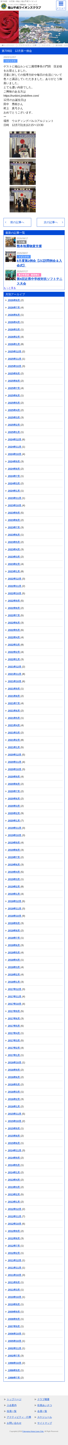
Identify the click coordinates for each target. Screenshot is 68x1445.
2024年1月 (14, 490)
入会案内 (12, 1405)
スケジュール (44, 1417)
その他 (21, 242)
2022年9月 (14, 600)
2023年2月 (14, 564)
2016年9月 (14, 1069)
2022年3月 (14, 644)
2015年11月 (14, 1113)
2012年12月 (14, 1209)
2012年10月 (14, 1223)
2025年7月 (14, 388)
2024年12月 (14, 439)
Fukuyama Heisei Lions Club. (33, 1431)
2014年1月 (14, 1172)
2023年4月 (14, 549)
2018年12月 (14, 901)
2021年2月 (14, 740)
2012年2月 (14, 1253)
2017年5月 (14, 1025)
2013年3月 (14, 1187)
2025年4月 (14, 410)
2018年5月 (14, 952)
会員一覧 (42, 1411)
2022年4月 (14, 637)
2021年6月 (14, 710)
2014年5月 (14, 1165)
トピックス (10, 61)
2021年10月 (14, 681)
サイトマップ (44, 1423)
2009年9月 (14, 1311)
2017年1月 (14, 1055)
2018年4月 (14, 959)
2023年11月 (14, 498)
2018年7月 (14, 937)
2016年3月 (14, 1091)
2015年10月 (14, 1121)
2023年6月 (14, 534)
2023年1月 (14, 571)
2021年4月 (14, 725)
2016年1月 (14, 1106)
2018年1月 (14, 981)
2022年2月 (14, 652)
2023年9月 (14, 512)
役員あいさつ (44, 1405)
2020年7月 (14, 791)
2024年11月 (14, 446)
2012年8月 (14, 1238)
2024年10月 (14, 454)
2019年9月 (14, 842)
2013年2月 (14, 1194)
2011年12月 (14, 1260)
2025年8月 (14, 380)
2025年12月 (14, 351)
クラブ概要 (43, 1399)
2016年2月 (14, 1099)
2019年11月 (14, 828)
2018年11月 (14, 908)
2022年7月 (14, 615)
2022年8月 (14, 608)
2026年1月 (14, 344)
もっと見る (10, 288)
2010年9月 (14, 1304)
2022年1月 (14, 659)
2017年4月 (14, 1033)
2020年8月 (14, 784)
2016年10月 (14, 1062)
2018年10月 (14, 915)
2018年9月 (14, 923)
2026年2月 (14, 336)
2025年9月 (14, 373)
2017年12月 (14, 989)
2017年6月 (14, 1018)
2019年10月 (14, 835)
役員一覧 (12, 1411)
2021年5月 (14, 718)
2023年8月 (14, 520)
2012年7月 (14, 1245)
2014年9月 (14, 1157)
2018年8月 (14, 930)
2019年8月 (14, 850)
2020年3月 (14, 806)
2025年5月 (14, 402)
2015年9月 (14, 1128)
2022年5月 (14, 630)
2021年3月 (14, 732)
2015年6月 (14, 1143)
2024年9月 (14, 461)
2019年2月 (14, 886)
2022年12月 (14, 578)
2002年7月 (14, 1355)
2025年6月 (14, 395)
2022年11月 (14, 586)
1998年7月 (14, 1377)
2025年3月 (14, 417)
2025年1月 (14, 432)
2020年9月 (14, 776)
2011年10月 (14, 1275)
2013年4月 (14, 1179)
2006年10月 (14, 1333)
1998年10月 (14, 1363)
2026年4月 (14, 322)
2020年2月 (14, 813)
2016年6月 (14, 1077)
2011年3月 (14, 1289)
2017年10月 (14, 1003)
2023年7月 (14, 527)
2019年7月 (14, 857)
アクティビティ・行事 (19, 1417)
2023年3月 (14, 556)
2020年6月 (14, 798)
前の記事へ (17, 222)
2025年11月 (14, 358)
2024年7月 (14, 476)
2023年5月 (14, 542)
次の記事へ (51, 222)
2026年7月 (14, 307)
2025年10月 (14, 366)
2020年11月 (14, 762)
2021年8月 (14, 696)
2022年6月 (14, 622)
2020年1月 (14, 820)
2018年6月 (14, 945)
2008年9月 (14, 1319)
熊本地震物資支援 (29, 246)
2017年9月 (14, 1011)
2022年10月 (14, 593)
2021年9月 (14, 688)
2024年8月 (14, 468)
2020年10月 (14, 769)
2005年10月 (14, 1341)
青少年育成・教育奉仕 (28, 275)
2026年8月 (14, 300)
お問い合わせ (14, 1423)
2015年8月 (14, 1135)
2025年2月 (14, 424)
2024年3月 (14, 483)
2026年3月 (14, 329)
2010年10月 (14, 1297)
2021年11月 (14, 674)
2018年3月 (14, 967)
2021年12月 (14, 666)
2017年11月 (14, 996)
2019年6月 (14, 864)
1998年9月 (14, 1370)
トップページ (14, 1399)
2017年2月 (14, 1047)
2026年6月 (14, 314)
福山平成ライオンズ (29, 1)
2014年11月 (14, 1150)
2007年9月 (14, 1326)
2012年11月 (14, 1216)
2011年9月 (14, 1282)
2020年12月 (14, 754)
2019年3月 (14, 879)
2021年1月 (14, 747)
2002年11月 (14, 1348)
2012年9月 (14, 1231)
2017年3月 (14, 1040)
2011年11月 (14, 1267)
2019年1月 (14, 893)
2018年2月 (14, 974)
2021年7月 (14, 703)
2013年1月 (14, 1201)
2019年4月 (14, 871)
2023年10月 (14, 505)
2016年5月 (14, 1084)
